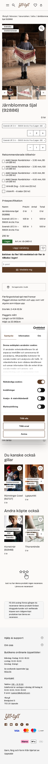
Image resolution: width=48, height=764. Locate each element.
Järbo (33, 16)
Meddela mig (26, 269)
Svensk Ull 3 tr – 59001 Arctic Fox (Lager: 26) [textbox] (23, 126)
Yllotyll (5, 16)
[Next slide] (43, 92)
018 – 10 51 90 (17, 684)
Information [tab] (24, 335)
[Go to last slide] (4, 92)
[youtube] (27, 724)
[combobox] (24, 126)
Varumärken (24, 16)
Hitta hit (7, 672)
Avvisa (24, 434)
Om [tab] (39, 335)
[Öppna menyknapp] (7, 5)
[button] (9, 92)
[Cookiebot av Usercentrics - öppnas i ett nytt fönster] (34, 328)
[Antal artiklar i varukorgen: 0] (41, 5)
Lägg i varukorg (21, 248)
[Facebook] (5, 724)
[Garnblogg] (11, 724)
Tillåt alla (24, 418)
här (27, 669)
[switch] (41, 390)
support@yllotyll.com (20, 693)
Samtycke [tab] (8, 335)
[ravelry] (21, 724)
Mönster (13, 16)
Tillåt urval (24, 426)
